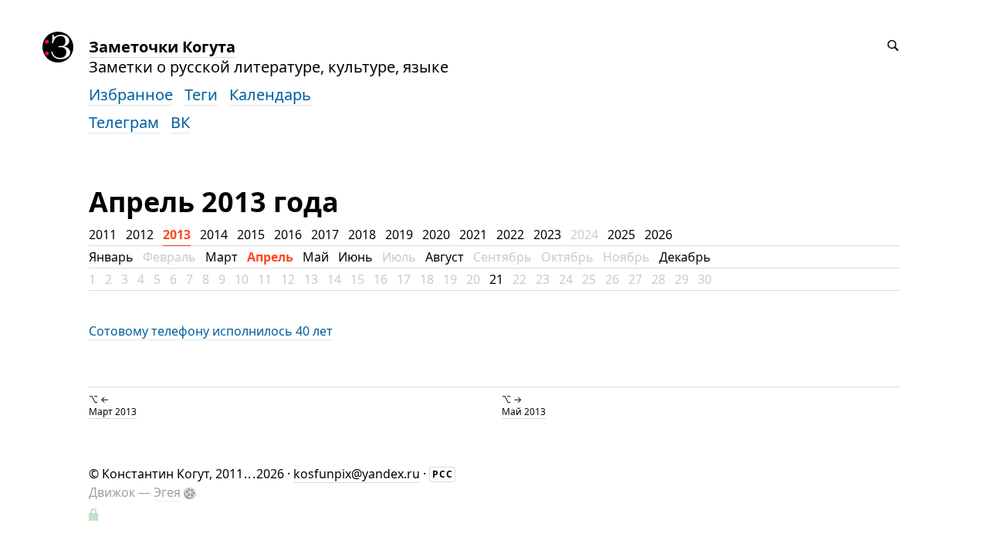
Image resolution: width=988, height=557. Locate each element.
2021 (473, 234)
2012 (140, 234)
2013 (177, 234)
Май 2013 (524, 411)
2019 (399, 234)
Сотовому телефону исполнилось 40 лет (211, 330)
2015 (251, 234)
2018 (362, 234)
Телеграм (124, 122)
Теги (201, 94)
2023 (547, 234)
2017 (325, 234)
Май (316, 256)
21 (496, 279)
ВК (180, 122)
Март (221, 256)
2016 (288, 234)
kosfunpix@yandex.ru (356, 473)
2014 (214, 234)
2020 (436, 234)
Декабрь (685, 256)
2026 (658, 234)
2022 (510, 234)
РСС (442, 474)
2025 (621, 234)
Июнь (355, 256)
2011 (103, 234)
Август (444, 256)
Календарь (270, 94)
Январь (111, 256)
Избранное (131, 94)
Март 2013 (113, 411)
